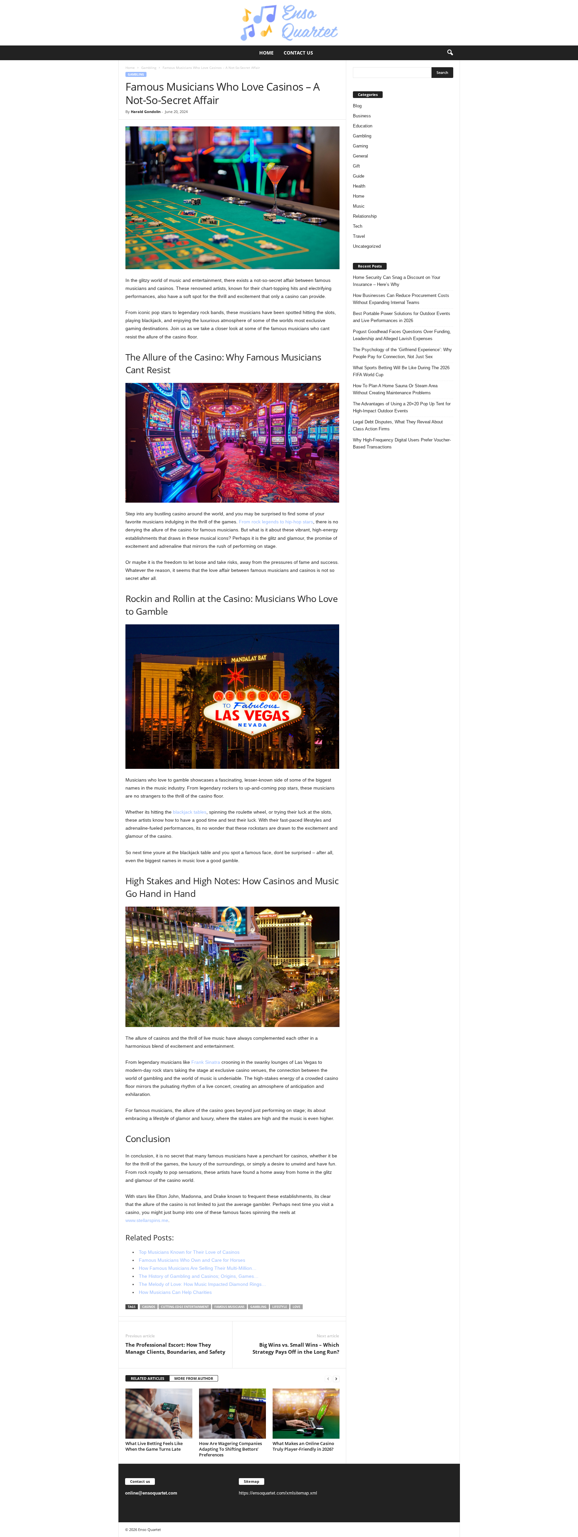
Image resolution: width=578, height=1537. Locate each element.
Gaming (360, 145)
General (360, 156)
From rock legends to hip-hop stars (276, 521)
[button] (450, 52)
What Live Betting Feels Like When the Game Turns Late (154, 1446)
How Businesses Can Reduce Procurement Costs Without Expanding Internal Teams (401, 299)
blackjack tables (189, 812)
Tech (357, 226)
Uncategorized (367, 246)
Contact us (298, 52)
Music (359, 206)
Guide (358, 176)
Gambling (148, 67)
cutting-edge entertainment (185, 1307)
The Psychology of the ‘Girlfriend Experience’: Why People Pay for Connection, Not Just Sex (402, 353)
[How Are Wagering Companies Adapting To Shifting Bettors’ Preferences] (232, 1414)
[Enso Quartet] (289, 22)
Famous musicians (229, 1307)
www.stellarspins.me (146, 1220)
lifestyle (279, 1307)
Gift (356, 166)
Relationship (365, 216)
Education (362, 125)
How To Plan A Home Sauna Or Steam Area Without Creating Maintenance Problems (395, 389)
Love (296, 1307)
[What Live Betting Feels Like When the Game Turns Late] (158, 1414)
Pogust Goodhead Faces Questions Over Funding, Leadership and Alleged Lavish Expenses (402, 335)
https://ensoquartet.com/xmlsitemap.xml (278, 1493)
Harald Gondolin (146, 111)
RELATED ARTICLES (147, 1378)
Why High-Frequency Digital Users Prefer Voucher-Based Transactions (402, 443)
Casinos (148, 1307)
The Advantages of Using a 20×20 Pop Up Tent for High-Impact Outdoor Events (402, 407)
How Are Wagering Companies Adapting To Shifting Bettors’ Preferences (230, 1449)
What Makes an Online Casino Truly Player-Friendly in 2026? (303, 1446)
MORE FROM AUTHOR (193, 1378)
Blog (357, 105)
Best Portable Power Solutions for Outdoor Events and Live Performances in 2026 (401, 317)
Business (362, 115)
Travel (359, 236)
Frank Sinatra (205, 1062)
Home (266, 52)
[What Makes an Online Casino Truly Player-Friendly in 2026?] (306, 1414)
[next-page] (336, 1378)
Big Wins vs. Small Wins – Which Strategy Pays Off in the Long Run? (296, 1348)
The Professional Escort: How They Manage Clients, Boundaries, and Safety (175, 1348)
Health (359, 186)
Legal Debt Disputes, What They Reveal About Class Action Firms (398, 425)
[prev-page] (328, 1378)
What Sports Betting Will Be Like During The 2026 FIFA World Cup (401, 371)
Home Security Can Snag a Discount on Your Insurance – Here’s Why (396, 281)
